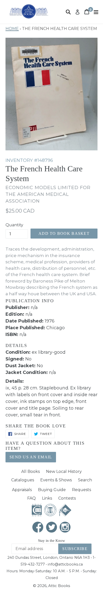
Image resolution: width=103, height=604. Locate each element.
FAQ (31, 498)
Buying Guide (52, 489)
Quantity (14, 225)
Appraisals (22, 489)
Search (85, 480)
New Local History (64, 471)
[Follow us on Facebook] (38, 527)
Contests (67, 498)
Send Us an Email (31, 457)
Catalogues (22, 480)
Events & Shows (56, 480)
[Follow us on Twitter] (51, 527)
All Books (30, 471)
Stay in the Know (51, 541)
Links (47, 498)
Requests (81, 489)
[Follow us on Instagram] (65, 527)
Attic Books (59, 585)
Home (12, 27)
